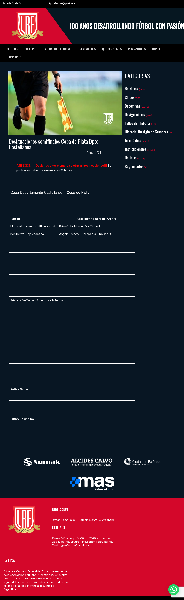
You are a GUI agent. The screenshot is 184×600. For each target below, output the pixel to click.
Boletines (30, 49)
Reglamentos (137, 49)
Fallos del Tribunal (57, 49)
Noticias (12, 49)
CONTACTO (159, 49)
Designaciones (86, 49)
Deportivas (132, 106)
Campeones (14, 57)
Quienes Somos (112, 49)
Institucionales (135, 149)
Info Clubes (133, 140)
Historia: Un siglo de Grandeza (146, 132)
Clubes (129, 97)
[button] (173, 589)
